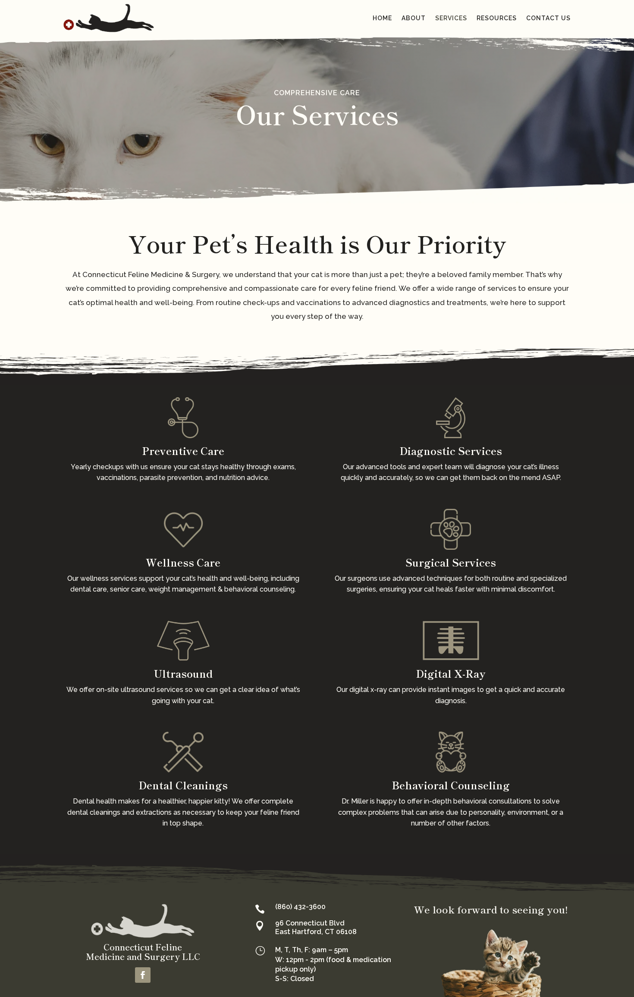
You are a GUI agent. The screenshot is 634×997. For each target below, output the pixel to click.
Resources (497, 18)
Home (382, 18)
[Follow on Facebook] (143, 975)
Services (451, 18)
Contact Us (548, 18)
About (414, 18)
